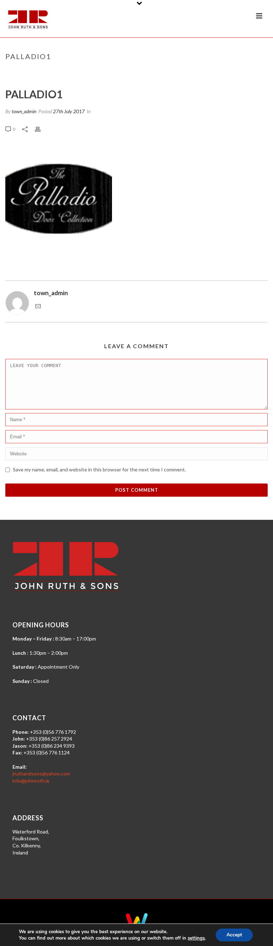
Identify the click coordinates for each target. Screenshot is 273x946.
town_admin (24, 111)
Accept (234, 934)
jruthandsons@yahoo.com (41, 773)
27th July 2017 (69, 111)
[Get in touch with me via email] (38, 306)
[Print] (41, 129)
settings (196, 938)
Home (160, 71)
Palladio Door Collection (203, 71)
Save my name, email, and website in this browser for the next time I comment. (99, 469)
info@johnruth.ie (30, 781)
